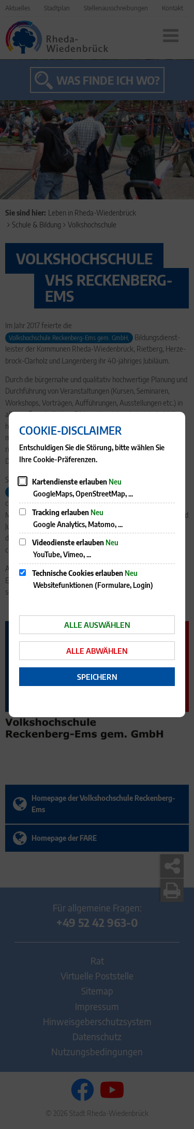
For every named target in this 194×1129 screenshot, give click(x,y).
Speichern (97, 676)
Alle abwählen (97, 650)
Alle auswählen (97, 624)
